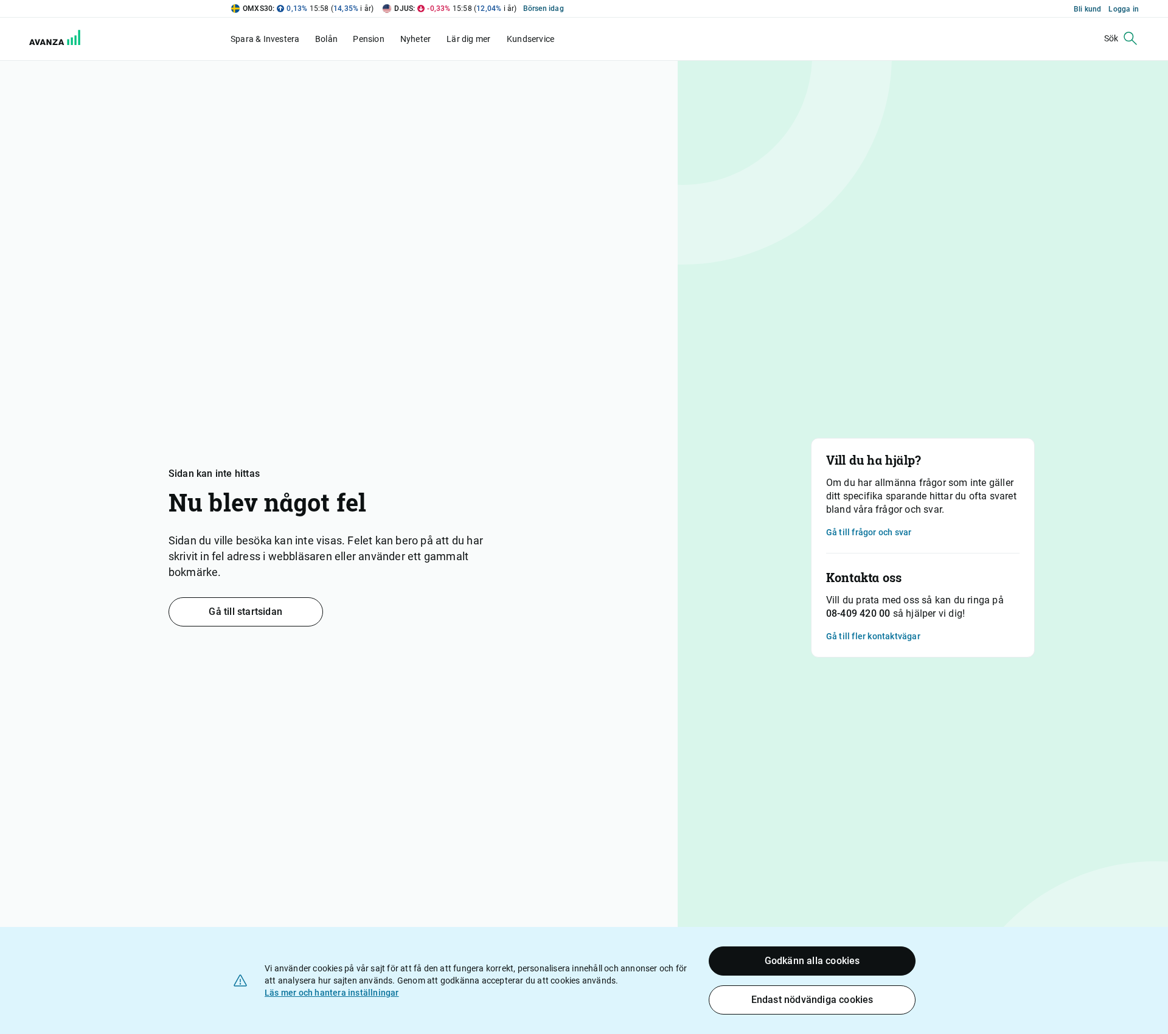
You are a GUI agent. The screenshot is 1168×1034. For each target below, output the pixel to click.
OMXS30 (258, 8)
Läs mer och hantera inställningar (332, 993)
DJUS (403, 8)
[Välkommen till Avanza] (47, 39)
